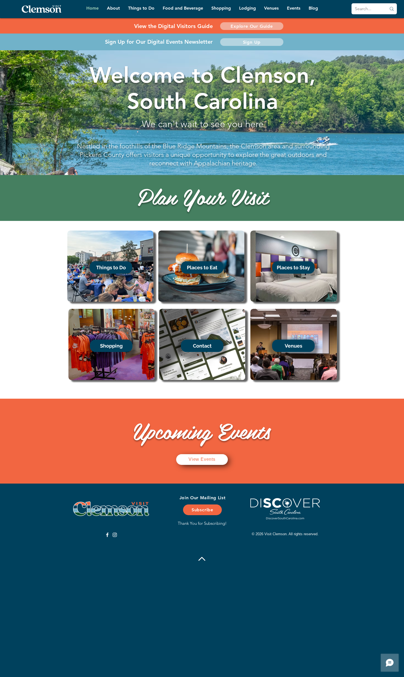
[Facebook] (107, 535)
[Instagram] (115, 535)
